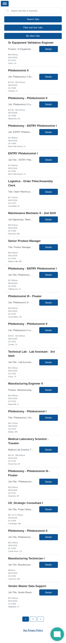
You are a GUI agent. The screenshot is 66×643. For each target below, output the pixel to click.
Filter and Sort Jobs (33, 27)
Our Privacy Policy (33, 630)
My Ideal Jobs (33, 36)
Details (48, 49)
